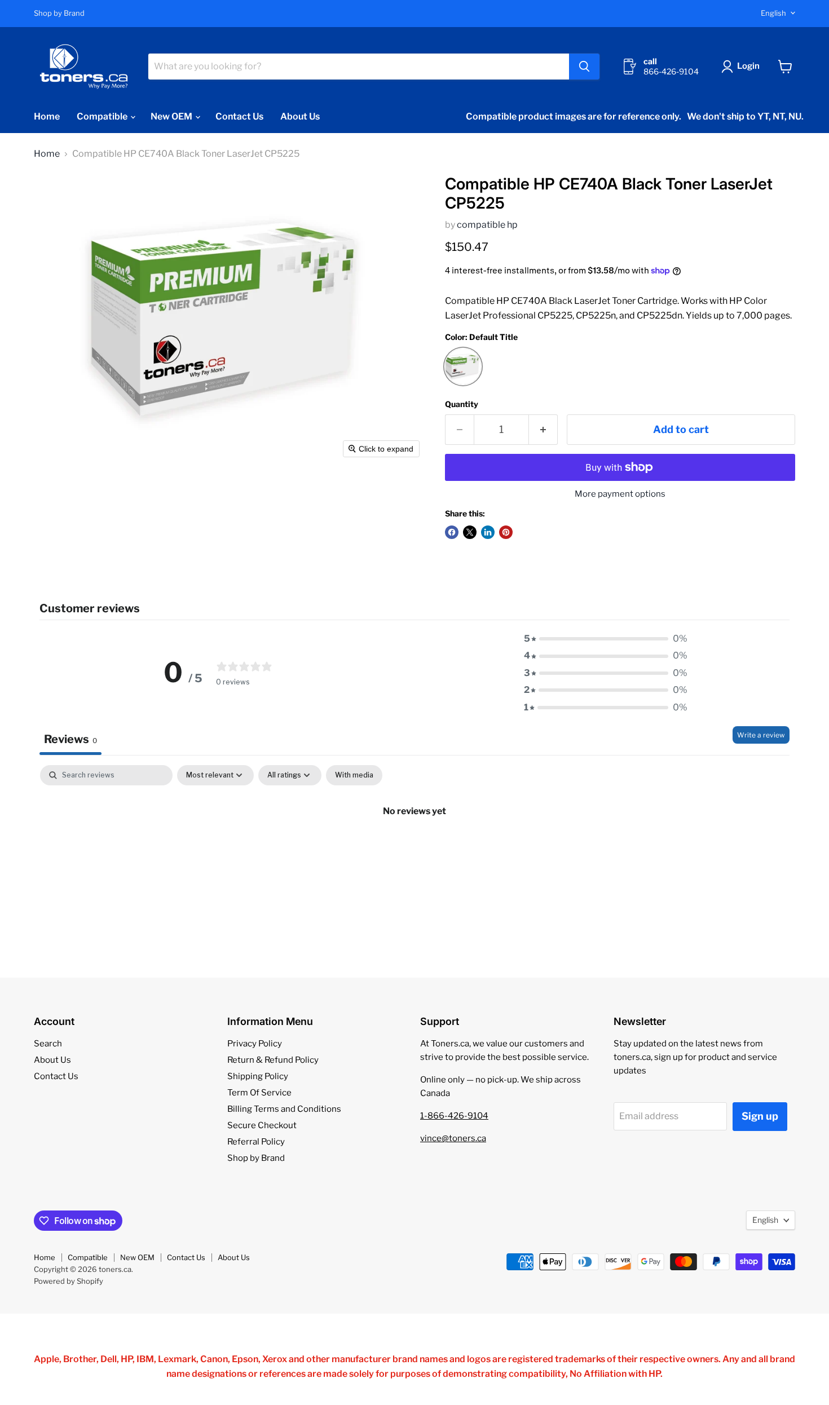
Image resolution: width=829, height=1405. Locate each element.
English (773, 12)
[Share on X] (470, 532)
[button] (742, 66)
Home (47, 116)
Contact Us (239, 116)
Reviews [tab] (70, 739)
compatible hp (487, 224)
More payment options (620, 494)
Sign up (760, 1116)
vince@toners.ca (453, 1138)
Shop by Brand (59, 13)
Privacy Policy (254, 1044)
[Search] (584, 66)
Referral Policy (256, 1142)
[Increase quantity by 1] (543, 429)
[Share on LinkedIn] (488, 532)
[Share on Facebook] (451, 532)
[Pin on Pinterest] (506, 532)
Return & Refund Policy (273, 1060)
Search (48, 1044)
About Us (300, 116)
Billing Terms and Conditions (284, 1109)
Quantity (461, 404)
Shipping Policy (257, 1076)
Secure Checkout (262, 1125)
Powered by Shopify (68, 1280)
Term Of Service (259, 1093)
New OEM (172, 116)
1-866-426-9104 (454, 1116)
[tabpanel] (414, 849)
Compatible (103, 116)
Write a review (761, 735)
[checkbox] (354, 775)
